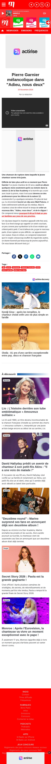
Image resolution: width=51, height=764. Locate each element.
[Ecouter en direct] (36, 4)
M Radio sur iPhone (25, 737)
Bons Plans (25, 708)
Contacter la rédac (25, 719)
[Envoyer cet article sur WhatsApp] (31, 257)
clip (3, 267)
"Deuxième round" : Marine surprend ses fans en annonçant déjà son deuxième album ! (24, 522)
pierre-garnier (7, 270)
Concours (25, 716)
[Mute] (44, 13)
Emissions (26, 31)
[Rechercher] (42, 4)
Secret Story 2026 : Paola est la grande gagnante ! (23, 578)
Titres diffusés (25, 697)
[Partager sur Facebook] (13, 257)
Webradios (12, 31)
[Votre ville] (31, 4)
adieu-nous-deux (20, 270)
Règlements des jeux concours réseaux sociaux (25, 747)
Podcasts (25, 726)
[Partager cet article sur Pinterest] (25, 257)
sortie (9, 267)
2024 (38, 267)
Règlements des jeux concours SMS (25, 750)
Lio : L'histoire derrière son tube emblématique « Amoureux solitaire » (24, 412)
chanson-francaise (27, 267)
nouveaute (16, 267)
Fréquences (41, 31)
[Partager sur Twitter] (19, 257)
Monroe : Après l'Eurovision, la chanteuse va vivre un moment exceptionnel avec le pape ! (23, 631)
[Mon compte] (47, 4)
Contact (25, 694)
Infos (25, 710)
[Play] (3, 13)
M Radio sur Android (25, 740)
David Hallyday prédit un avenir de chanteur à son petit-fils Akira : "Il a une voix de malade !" (25, 467)
